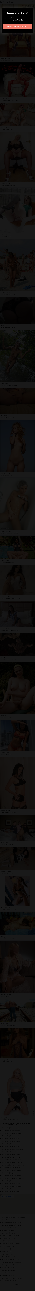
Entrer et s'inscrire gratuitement (17, 26)
